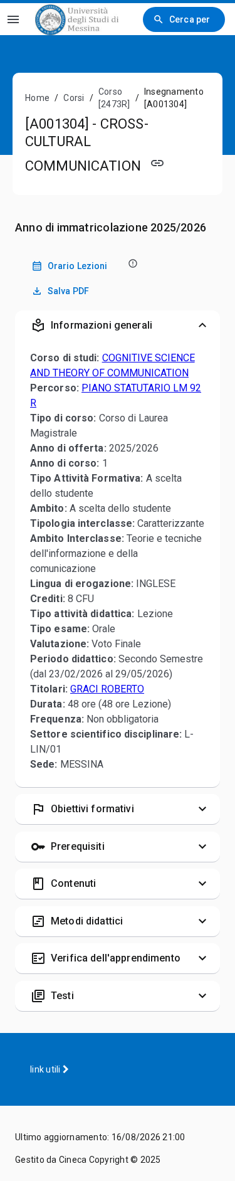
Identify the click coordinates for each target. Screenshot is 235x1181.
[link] (76, 19)
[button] (117, 325)
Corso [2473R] (114, 98)
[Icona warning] (131, 263)
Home (37, 98)
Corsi (73, 98)
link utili (46, 1069)
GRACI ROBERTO (107, 689)
